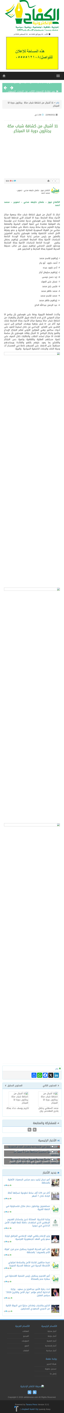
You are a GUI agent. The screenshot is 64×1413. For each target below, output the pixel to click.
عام (57, 103)
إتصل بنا (53, 1373)
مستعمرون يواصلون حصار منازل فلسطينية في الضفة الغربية (28, 1207)
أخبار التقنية (51, 1341)
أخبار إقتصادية (50, 1345)
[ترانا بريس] (16, 1409)
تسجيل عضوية (50, 1369)
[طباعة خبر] (48, 181)
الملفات (26, 1350)
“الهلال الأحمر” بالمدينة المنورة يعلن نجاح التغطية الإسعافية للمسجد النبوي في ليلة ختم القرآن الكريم (33, 1159)
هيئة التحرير (51, 1364)
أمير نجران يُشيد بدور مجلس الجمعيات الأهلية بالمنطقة (29, 1181)
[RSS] (29, 1130)
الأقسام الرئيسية (49, 1326)
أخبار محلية (52, 1331)
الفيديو (26, 1336)
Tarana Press (31, 1404)
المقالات (25, 1331)
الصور (27, 1345)
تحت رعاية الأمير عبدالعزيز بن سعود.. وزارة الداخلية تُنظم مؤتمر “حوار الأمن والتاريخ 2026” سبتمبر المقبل (28, 1292)
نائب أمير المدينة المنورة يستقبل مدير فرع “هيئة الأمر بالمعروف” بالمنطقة (27, 1250)
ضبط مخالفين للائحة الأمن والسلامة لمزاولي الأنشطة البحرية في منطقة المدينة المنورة (29, 1264)
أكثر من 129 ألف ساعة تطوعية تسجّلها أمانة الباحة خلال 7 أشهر (29, 1194)
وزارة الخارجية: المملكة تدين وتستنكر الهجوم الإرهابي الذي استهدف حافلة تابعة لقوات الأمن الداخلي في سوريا (27, 1222)
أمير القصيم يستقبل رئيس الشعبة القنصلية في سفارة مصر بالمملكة (27, 1277)
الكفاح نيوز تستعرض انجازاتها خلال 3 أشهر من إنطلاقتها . (36, 1152)
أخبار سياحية (51, 1350)
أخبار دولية (52, 1336)
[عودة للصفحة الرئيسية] (32, 17)
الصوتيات (25, 1341)
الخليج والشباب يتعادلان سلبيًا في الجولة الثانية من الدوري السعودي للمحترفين (28, 1307)
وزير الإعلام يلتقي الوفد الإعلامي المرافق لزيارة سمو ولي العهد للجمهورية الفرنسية (27, 1237)
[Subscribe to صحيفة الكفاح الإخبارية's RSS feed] (34, 1130)
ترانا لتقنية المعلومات (29, 1409)
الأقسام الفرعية (22, 1326)
